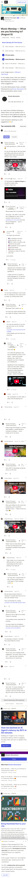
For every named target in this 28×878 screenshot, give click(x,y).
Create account (21, 2)
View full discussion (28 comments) (14, 700)
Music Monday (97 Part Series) (12, 42)
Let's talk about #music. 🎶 (16, 101)
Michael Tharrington (11, 18)
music (18, 37)
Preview (14, 137)
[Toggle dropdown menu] (25, 142)
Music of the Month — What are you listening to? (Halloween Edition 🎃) (14, 778)
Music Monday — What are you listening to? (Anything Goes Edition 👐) (13, 770)
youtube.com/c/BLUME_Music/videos (15, 602)
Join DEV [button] (5, 875)
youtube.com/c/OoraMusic (13, 628)
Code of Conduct (9, 703)
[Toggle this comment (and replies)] (2, 145)
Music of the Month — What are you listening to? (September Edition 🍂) (14, 786)
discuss (12, 37)
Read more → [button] (6, 745)
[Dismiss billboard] (26, 841)
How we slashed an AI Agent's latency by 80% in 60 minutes (14, 730)
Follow (14, 759)
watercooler (5, 37)
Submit (6, 137)
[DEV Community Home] (6, 2)
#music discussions (18, 89)
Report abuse (19, 703)
